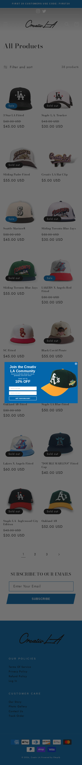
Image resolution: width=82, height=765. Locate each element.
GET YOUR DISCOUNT (22, 398)
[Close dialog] (76, 364)
